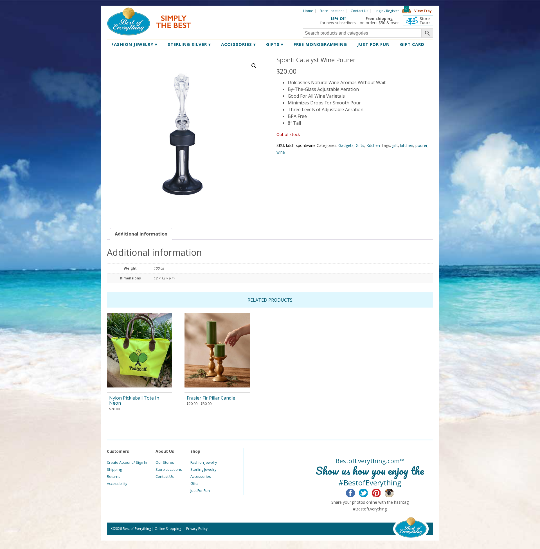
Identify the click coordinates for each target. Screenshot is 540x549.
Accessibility (117, 483)
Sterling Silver (189, 44)
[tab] (141, 234)
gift (395, 145)
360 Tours (418, 20)
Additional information (141, 234)
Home (308, 10)
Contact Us (359, 10)
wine (280, 152)
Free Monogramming (320, 44)
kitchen (406, 145)
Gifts (275, 44)
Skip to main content (213, 10)
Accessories (238, 44)
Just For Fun (200, 490)
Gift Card (412, 44)
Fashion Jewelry (134, 44)
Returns (113, 476)
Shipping (114, 469)
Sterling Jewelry (203, 469)
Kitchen (373, 145)
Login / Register (387, 10)
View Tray (423, 10)
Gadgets (346, 145)
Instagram (393, 492)
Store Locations (332, 10)
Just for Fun (373, 44)
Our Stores (165, 462)
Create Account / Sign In (127, 462)
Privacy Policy (197, 528)
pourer (421, 145)
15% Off (338, 18)
